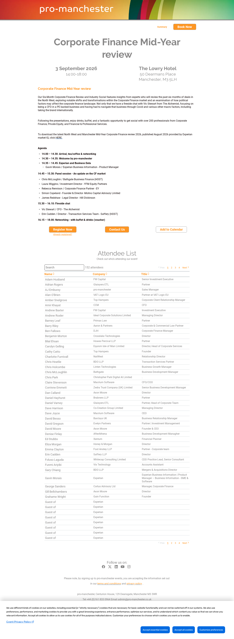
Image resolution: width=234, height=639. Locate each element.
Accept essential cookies (155, 630)
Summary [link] (162, 27)
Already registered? (62, 234)
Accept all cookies (183, 630)
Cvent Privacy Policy (19, 621)
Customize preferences (211, 630)
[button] (161, 267)
